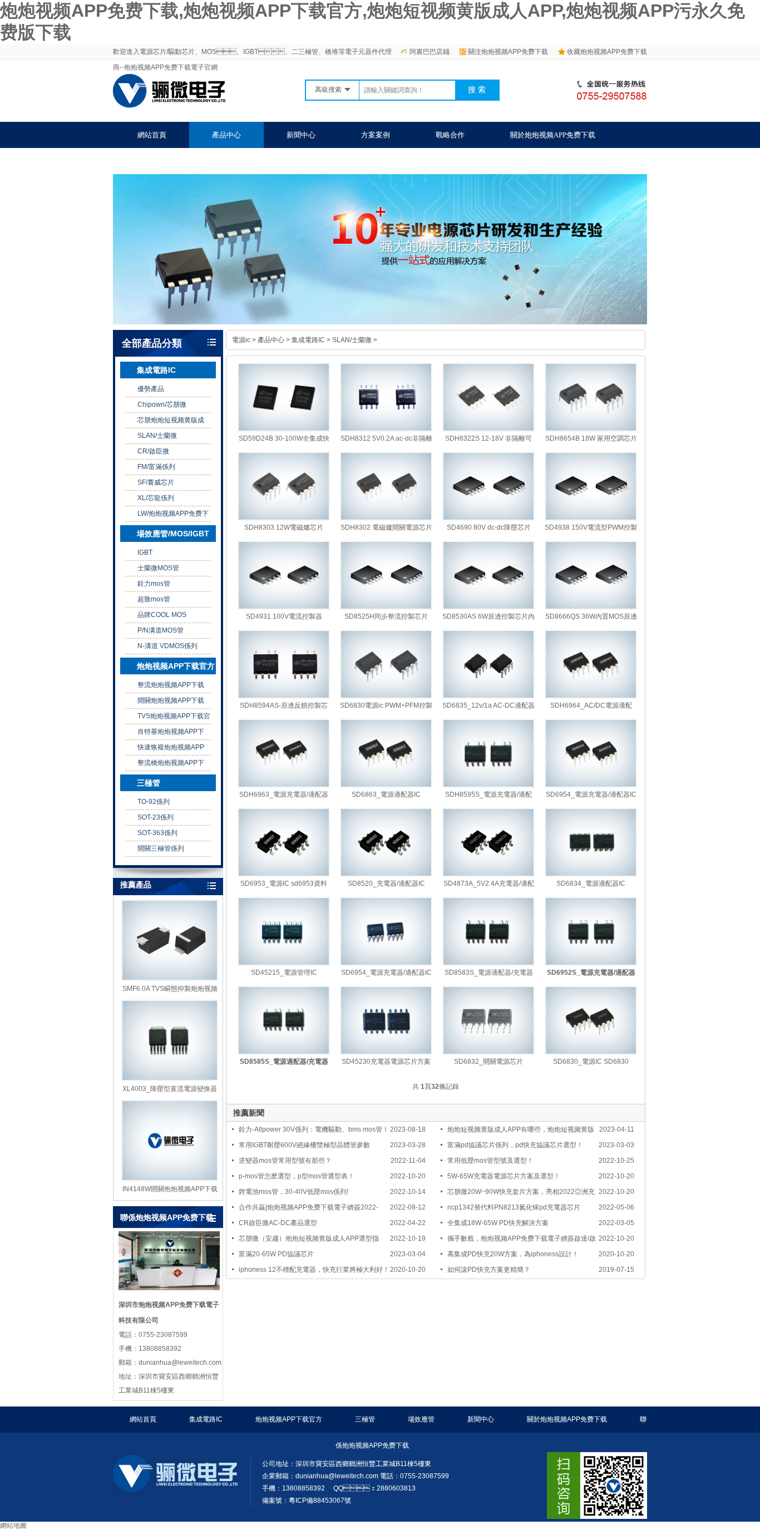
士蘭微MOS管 (158, 568)
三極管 (148, 782)
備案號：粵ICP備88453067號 (306, 1500)
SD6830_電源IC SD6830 (591, 1061)
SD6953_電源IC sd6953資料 (283, 883)
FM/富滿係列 (156, 467)
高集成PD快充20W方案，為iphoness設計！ (513, 1254)
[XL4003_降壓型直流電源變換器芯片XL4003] (169, 1040)
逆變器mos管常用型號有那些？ (285, 1160)
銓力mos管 (153, 584)
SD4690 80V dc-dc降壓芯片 (489, 527)
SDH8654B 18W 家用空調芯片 (591, 438)
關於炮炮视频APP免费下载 (552, 135)
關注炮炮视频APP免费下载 (508, 52)
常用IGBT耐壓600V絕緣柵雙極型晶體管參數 (304, 1145)
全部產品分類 (152, 343)
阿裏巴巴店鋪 (429, 52)
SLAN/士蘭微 (157, 436)
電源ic (241, 340)
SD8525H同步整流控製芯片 (386, 616)
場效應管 (421, 1419)
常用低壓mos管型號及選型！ (490, 1160)
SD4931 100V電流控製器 (284, 616)
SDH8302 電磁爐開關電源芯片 (386, 527)
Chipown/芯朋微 (161, 404)
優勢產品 (150, 389)
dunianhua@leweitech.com (336, 1476)
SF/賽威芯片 (155, 482)
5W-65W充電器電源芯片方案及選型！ (503, 1176)
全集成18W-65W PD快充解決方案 (498, 1223)
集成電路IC (156, 370)
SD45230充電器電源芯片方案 (386, 1061)
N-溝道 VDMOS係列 (167, 646)
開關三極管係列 (160, 848)
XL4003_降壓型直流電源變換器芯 (169, 1089)
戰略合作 (450, 135)
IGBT (144, 552)
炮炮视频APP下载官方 (176, 666)
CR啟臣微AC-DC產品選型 (278, 1223)
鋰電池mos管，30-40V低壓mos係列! (293, 1192)
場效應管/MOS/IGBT (173, 533)
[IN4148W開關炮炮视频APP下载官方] (169, 1140)
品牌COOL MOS (161, 615)
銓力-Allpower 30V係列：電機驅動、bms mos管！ (314, 1129)
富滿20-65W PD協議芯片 (276, 1254)
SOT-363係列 (157, 833)
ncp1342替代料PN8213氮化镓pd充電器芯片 (513, 1207)
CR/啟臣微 (153, 451)
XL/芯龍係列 (155, 498)
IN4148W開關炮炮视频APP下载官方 (170, 1189)
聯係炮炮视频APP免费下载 (180, 161)
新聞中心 (301, 135)
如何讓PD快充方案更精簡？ (488, 1270)
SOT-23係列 (155, 817)
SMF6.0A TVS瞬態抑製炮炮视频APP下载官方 (170, 989)
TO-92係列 (153, 802)
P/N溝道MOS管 (160, 630)
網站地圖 (13, 1525)
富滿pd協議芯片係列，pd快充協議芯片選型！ (515, 1145)
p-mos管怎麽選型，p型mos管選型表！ (296, 1176)
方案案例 (375, 135)
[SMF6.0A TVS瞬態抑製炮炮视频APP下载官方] (169, 940)
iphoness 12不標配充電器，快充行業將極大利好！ (314, 1270)
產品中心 (226, 135)
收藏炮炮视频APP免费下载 (607, 52)
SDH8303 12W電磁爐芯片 (283, 527)
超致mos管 (153, 599)
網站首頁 (151, 135)
